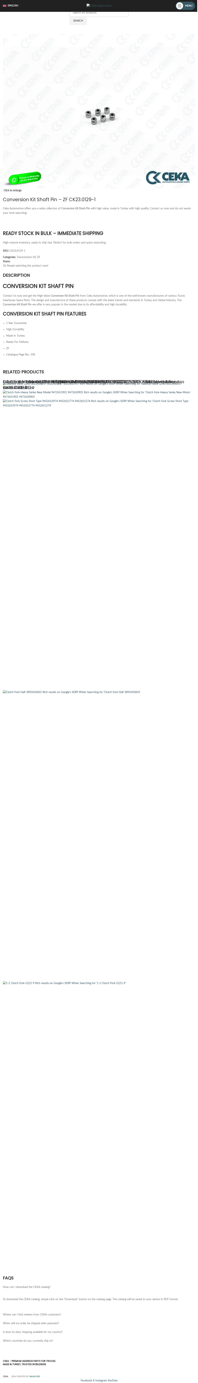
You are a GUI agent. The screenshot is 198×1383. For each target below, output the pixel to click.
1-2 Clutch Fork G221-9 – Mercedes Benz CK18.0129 (56, 382)
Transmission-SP (26, 257)
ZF (38, 257)
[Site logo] (99, 5)
